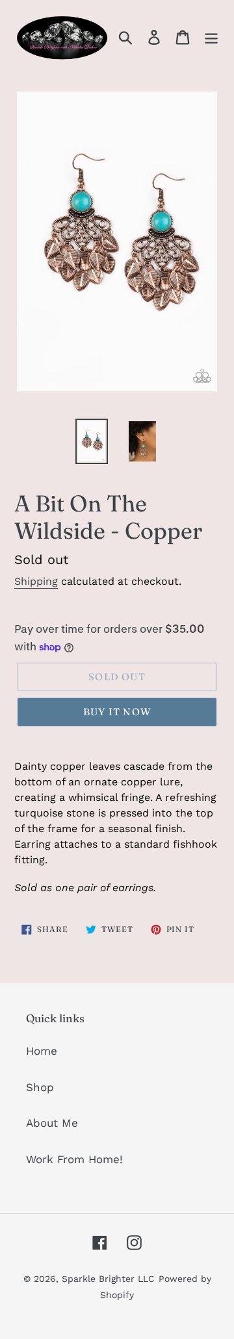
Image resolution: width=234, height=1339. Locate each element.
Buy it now (117, 712)
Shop (40, 1087)
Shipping (36, 581)
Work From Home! (74, 1159)
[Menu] (211, 37)
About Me (52, 1122)
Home (41, 1050)
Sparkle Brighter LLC (108, 1278)
